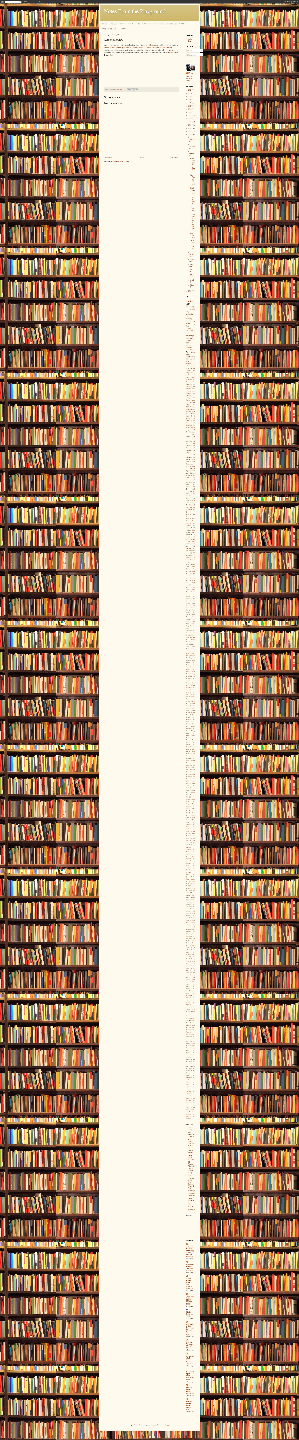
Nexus (187, 838)
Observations (189, 851)
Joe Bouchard (191, 772)
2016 (190, 118)
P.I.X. (190, 1175)
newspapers (189, 1077)
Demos (187, 669)
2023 (190, 96)
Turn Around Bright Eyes (190, 979)
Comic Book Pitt (190, 637)
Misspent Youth (190, 411)
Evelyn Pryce (189, 690)
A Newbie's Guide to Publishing (190, 1249)
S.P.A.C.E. (188, 904)
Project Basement (191, 1199)
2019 (190, 109)
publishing (190, 306)
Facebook (188, 692)
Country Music (190, 646)
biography (192, 1027)
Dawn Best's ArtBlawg (191, 1157)
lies (194, 1070)
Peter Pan (189, 861)
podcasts (188, 1087)
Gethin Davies (190, 722)
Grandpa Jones (190, 735)
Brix (187, 614)
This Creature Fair (143, 23)
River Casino (191, 883)
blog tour (190, 541)
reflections (188, 1091)
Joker (190, 778)
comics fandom (190, 427)
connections (189, 1036)
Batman (188, 594)
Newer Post (108, 158)
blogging (188, 1032)
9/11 (194, 562)
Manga (187, 804)
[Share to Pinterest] (137, 89)
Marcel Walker (190, 377)
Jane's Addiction (190, 760)
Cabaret (193, 614)
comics (189, 301)
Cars (192, 623)
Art (189, 368)
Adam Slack (191, 571)
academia (192, 1020)
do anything (191, 1045)
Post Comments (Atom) (121, 161)
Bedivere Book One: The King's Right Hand (170, 23)
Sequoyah (188, 526)
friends (193, 1066)
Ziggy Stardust (190, 539)
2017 (190, 115)
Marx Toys (192, 810)
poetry (187, 1089)
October (192, 153)
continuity (188, 1039)
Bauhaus (188, 596)
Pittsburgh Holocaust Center (190, 338)
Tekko (187, 952)
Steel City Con (190, 938)
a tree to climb (188, 1408)
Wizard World (190, 1009)
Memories (189, 361)
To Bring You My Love (190, 972)
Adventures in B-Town (190, 1358)
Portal (190, 870)
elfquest (188, 1052)
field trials (189, 1064)
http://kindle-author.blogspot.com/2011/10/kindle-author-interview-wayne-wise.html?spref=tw (138, 47)
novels (187, 1080)
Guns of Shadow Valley (190, 1170)
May (191, 275)
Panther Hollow (190, 854)
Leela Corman (190, 790)
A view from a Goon (188, 1280)
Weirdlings (191, 1209)
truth (187, 1112)
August (192, 259)
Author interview (192, 235)
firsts (187, 1066)
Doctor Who (191, 676)
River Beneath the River (190, 1377)
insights (188, 1070)
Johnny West (191, 776)
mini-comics (188, 343)
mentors (188, 1075)
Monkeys (188, 829)
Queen (190, 509)
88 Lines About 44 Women (190, 560)
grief (190, 1068)
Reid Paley (192, 881)
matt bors (190, 1073)
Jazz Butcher (190, 473)
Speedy (188, 931)
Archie (190, 592)
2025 (190, 90)
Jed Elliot (190, 767)
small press (189, 1102)
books (170, 52)
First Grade (189, 694)
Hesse (187, 749)
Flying (187, 699)
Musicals (190, 836)
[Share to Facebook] (134, 89)
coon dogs (189, 1041)
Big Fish (188, 603)
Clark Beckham (190, 633)
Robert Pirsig (191, 888)
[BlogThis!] (130, 89)
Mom (187, 826)
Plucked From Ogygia (189, 1389)
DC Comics (189, 651)
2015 (190, 122)
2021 (190, 103)
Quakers (188, 877)
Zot (187, 1020)
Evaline (190, 678)
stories (187, 1105)
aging (187, 1025)
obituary (188, 1082)
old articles (189, 389)
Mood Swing (191, 833)
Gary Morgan (191, 712)
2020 (190, 106)
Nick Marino (190, 1129)
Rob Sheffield (191, 886)
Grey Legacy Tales (109, 28)
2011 (190, 134)
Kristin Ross (189, 788)
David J (188, 665)
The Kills (188, 961)
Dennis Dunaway (190, 671)
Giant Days (191, 724)
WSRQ (187, 986)
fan (194, 1059)
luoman (153, 1425)
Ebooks (192, 350)
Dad (187, 459)
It (194, 753)
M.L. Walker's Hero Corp (191, 1141)
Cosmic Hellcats (190, 1151)
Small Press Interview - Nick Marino (192, 165)
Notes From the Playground (135, 11)
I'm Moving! (190, 1393)
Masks (188, 1312)
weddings (188, 1118)
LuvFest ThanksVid (189, 1363)
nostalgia (189, 314)
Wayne (190, 73)
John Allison (191, 774)
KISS (187, 407)
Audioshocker (191, 1147)
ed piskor (190, 1048)
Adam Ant (192, 569)
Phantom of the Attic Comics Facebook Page (191, 1183)
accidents (190, 1023)
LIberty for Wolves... (189, 1347)
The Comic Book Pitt (191, 1205)
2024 (190, 93)
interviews (189, 386)
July (191, 264)
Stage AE (189, 528)
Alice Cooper (190, 366)
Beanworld (189, 448)
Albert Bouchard (190, 578)
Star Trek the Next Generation (190, 934)
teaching (188, 1107)
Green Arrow (191, 738)
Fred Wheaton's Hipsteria (191, 1134)
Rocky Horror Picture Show (190, 897)
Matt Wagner (190, 494)
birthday (190, 1029)
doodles (188, 544)
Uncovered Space (190, 1373)
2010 (190, 291)
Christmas (189, 457)
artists (193, 1025)
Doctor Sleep (191, 674)
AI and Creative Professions (189, 1254)
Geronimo (188, 719)
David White (189, 667)
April (192, 280)
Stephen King (190, 530)
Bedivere (188, 598)
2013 (190, 128)
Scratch (130, 23)
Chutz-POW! (190, 322)
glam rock (191, 430)
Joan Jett (190, 475)
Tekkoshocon (189, 954)
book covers (189, 1034)
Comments (192, 55)
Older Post (174, 158)
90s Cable (189, 1270)
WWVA (188, 988)
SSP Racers (189, 906)
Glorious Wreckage (189, 1343)
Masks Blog (190, 40)
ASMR (193, 566)
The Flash (189, 959)
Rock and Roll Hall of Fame (190, 893)
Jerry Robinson (190, 769)
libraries (188, 548)
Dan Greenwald (190, 655)
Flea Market (189, 696)
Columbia (190, 635)
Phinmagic (191, 1190)
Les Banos (189, 482)
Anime (193, 585)
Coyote (190, 649)
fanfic (190, 1061)
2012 (190, 131)
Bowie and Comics (189, 1315)
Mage (187, 484)
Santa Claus (189, 909)
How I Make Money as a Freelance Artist (190, 1331)
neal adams (189, 551)
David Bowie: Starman (192, 244)
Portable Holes (190, 868)
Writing (189, 318)
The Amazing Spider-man (189, 1286)
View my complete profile (189, 78)
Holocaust (190, 330)
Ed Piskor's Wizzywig (191, 1164)
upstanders (188, 1116)
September (191, 255)
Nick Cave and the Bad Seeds (190, 842)
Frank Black (189, 708)
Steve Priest (191, 941)
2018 (190, 112)
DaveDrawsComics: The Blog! (190, 1266)
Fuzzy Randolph (190, 710)
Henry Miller (189, 747)
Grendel (188, 744)
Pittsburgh (188, 863)
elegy (187, 1050)
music (192, 309)
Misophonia (189, 824)
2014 (190, 125)
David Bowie (190, 357)
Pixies (187, 865)
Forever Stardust (190, 701)
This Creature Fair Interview (192, 180)
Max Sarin (192, 813)
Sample (123, 28)
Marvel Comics (190, 808)
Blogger (167, 1425)
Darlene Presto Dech (189, 1403)
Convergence (189, 644)
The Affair (189, 956)
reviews (188, 363)
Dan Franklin (189, 653)
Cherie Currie (190, 400)
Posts (190, 51)
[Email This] (128, 89)
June (191, 270)
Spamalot (190, 929)
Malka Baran (190, 487)
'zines (187, 553)
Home (104, 23)
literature (192, 432)
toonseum (189, 347)
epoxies (188, 1059)
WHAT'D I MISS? (189, 1303)
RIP (194, 514)
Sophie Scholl (190, 927)
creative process (190, 1043)
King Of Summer (117, 23)
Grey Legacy (188, 327)
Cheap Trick (189, 626)
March (192, 285)
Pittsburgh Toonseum (191, 1194)
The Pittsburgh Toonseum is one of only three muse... (192, 218)
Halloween (192, 466)
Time (187, 423)
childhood (189, 425)
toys (192, 1109)
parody (188, 1084)
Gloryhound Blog (190, 1325)
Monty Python (190, 831)
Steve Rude (191, 943)
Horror (190, 753)
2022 (190, 99)
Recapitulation (190, 519)
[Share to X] (132, 89)
